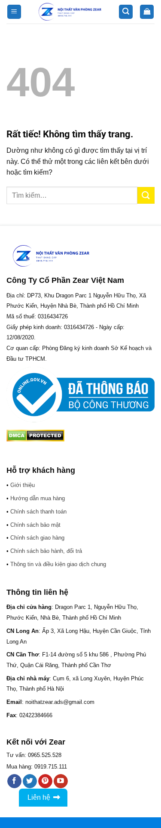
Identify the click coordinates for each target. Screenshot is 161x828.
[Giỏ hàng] (147, 12)
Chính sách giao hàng (37, 537)
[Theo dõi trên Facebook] (14, 781)
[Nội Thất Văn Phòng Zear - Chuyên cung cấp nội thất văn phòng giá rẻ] (70, 12)
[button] (14, 12)
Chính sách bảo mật (35, 525)
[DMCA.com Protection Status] (35, 435)
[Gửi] (146, 195)
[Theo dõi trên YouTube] (61, 781)
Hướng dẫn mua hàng (37, 498)
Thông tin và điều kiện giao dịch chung (58, 564)
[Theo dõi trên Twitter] (30, 781)
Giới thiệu (22, 485)
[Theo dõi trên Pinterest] (45, 781)
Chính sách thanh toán (38, 511)
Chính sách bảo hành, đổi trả (46, 551)
